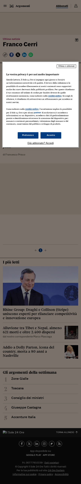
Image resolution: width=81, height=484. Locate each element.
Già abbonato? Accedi (41, 143)
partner (37, 112)
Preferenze (28, 135)
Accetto (51, 135)
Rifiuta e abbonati (66, 66)
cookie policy (54, 96)
